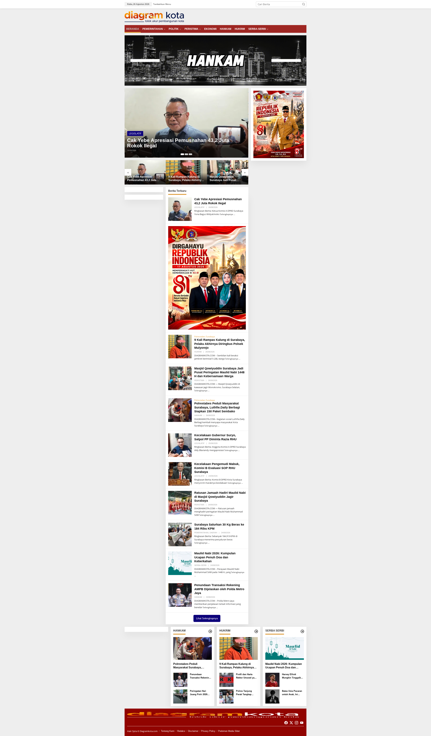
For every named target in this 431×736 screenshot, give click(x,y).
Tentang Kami (167, 731)
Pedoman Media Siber (229, 731)
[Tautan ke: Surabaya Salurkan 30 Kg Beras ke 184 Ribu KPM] (180, 534)
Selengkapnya (226, 214)
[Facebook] (286, 723)
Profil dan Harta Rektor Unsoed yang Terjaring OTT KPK (246, 676)
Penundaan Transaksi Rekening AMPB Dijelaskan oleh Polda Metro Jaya (219, 589)
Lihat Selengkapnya (207, 618)
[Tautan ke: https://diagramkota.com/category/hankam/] (210, 631)
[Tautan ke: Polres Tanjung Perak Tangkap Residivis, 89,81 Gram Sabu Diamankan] (226, 696)
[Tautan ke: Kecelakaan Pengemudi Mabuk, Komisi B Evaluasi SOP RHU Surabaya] (180, 473)
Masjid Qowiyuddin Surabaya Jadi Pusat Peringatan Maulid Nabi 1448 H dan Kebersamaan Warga (184, 178)
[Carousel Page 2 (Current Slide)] (186, 154)
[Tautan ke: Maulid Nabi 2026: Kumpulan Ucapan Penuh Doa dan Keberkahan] (180, 563)
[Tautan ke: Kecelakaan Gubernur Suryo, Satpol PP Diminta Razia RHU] (180, 444)
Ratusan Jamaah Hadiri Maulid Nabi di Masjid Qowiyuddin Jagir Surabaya (220, 496)
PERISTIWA (199, 380)
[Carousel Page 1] (182, 154)
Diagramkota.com (148, 731)
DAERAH (213, 533)
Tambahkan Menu (162, 4)
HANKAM (198, 415)
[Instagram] (296, 723)
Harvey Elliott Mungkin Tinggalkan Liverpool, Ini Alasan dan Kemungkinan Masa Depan (293, 676)
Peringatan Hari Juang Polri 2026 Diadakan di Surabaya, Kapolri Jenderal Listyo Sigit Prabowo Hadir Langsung (200, 693)
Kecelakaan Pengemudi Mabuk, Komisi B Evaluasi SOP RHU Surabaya (216, 468)
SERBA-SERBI (200, 565)
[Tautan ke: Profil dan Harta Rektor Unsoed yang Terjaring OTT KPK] (226, 679)
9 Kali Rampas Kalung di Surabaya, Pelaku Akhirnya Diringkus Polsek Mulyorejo (178, 139)
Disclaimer (193, 731)
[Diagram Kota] (154, 16)
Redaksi (181, 731)
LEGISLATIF (199, 207)
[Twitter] (291, 723)
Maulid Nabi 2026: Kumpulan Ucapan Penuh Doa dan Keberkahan (215, 557)
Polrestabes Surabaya (204, 336)
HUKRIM (134, 130)
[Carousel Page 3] (190, 154)
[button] (303, 4)
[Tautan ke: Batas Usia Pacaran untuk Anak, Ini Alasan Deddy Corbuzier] (272, 696)
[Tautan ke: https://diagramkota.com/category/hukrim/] (256, 631)
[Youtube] (302, 723)
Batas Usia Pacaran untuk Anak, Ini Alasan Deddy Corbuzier (292, 693)
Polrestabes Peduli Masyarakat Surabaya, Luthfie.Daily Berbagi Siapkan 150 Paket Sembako (224, 178)
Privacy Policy (208, 731)
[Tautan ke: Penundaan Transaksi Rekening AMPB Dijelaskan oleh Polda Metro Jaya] (180, 594)
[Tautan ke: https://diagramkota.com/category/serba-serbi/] (302, 631)
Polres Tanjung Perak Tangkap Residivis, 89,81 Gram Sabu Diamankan (244, 693)
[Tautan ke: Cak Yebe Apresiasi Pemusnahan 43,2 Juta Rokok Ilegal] (180, 208)
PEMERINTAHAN (201, 533)
